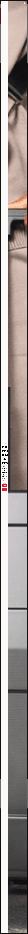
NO (5, 489)
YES (4, 485)
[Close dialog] (25, 3)
